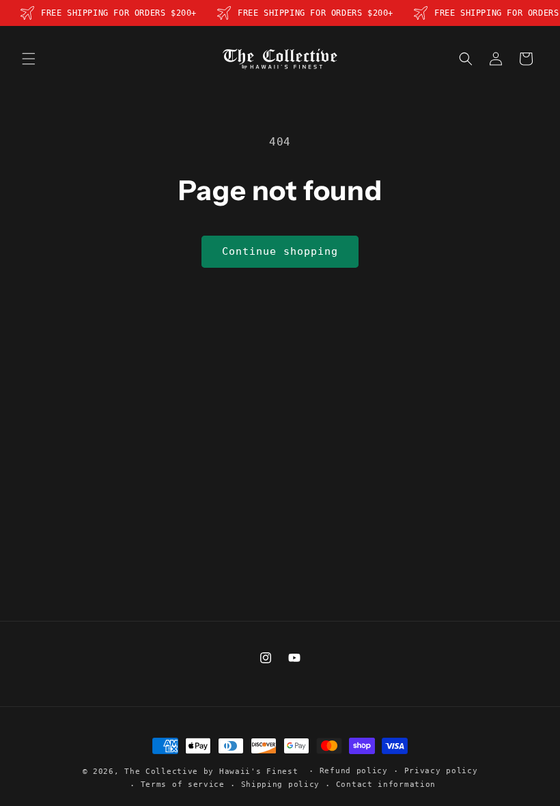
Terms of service (183, 784)
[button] (29, 59)
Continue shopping (280, 251)
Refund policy (354, 770)
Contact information (386, 784)
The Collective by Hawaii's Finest (211, 771)
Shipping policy (280, 784)
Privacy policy (441, 770)
